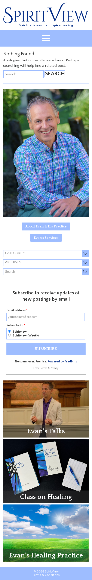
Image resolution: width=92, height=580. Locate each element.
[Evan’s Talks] (46, 409)
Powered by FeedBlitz (62, 361)
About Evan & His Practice (46, 226)
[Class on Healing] (46, 471)
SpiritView (52, 571)
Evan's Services (46, 238)
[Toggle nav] (46, 38)
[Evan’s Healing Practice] (46, 533)
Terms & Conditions (46, 575)
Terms (43, 368)
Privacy (54, 368)
